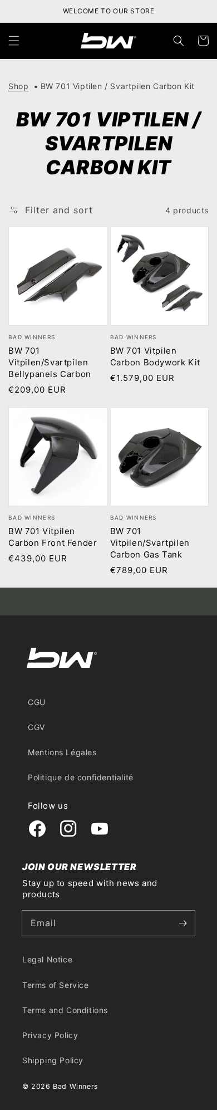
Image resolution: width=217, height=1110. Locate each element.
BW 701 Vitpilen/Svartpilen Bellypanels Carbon (49, 362)
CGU (37, 702)
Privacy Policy (50, 1035)
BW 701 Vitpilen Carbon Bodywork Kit (155, 356)
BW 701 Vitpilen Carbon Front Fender (52, 537)
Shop (18, 86)
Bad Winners (75, 1086)
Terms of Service (55, 985)
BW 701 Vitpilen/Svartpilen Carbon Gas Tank (150, 543)
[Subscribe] (182, 923)
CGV (36, 727)
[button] (14, 40)
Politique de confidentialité (81, 777)
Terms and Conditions (65, 1010)
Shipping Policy (52, 1060)
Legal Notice (47, 959)
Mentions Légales (62, 752)
